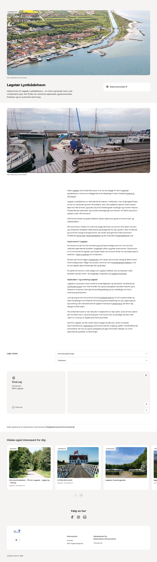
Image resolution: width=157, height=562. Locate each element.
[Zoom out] (146, 410)
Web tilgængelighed (75, 543)
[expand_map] (146, 375)
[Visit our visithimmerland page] (72, 517)
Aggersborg (88, 326)
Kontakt (70, 540)
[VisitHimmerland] (17, 531)
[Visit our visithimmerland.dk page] (78, 517)
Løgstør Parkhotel (119, 274)
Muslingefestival (122, 236)
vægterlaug (117, 304)
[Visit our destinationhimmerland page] (85, 517)
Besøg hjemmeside (117, 87)
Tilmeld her (98, 543)
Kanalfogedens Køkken (122, 263)
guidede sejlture (107, 298)
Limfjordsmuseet (74, 287)
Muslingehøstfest (93, 236)
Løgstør (76, 191)
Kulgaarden (94, 260)
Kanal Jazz (80, 236)
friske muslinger (82, 255)
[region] (108, 392)
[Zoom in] (146, 404)
